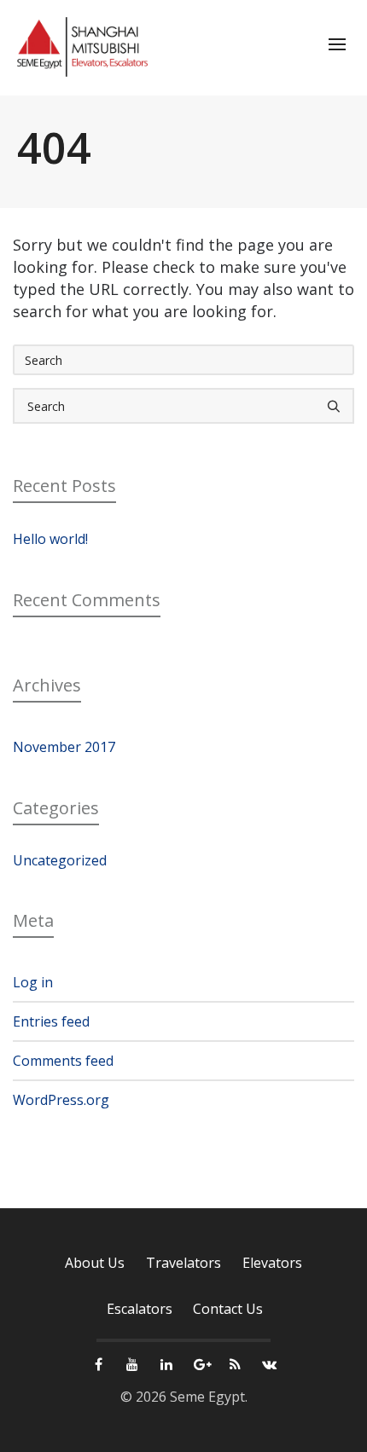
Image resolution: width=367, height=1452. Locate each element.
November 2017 (64, 747)
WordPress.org (61, 1099)
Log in (33, 982)
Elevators (272, 1262)
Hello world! (50, 538)
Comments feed (63, 1060)
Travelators (183, 1262)
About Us (95, 1262)
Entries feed (51, 1021)
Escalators (139, 1308)
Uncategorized (60, 860)
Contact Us (228, 1308)
